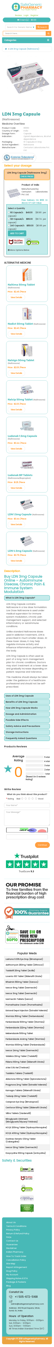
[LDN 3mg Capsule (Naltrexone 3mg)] (14, 193)
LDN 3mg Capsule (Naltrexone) (24, 48)
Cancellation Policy (16, 1259)
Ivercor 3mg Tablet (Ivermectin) (21, 993)
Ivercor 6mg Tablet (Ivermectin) (21, 987)
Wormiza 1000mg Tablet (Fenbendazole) (25, 1044)
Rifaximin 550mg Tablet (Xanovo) (22, 982)
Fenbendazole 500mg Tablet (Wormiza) (25, 1022)
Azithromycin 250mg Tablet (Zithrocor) (25, 964)
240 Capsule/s (17, 225)
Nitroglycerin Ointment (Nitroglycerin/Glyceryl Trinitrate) (22, 1120)
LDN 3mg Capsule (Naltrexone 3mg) (27, 172)
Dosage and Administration (21, 714)
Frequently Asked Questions (21, 738)
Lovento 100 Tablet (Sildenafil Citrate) (24, 976)
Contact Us (12, 1240)
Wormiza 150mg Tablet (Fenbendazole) (25, 1016)
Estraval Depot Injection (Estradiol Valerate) (27, 1010)
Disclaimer (11, 1248)
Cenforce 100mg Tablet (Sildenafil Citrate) (26, 1107)
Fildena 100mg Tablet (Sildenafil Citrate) (25, 1061)
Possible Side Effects (17, 720)
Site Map (10, 1263)
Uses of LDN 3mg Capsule (20, 696)
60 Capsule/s (16, 212)
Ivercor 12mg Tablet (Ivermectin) (22, 1147)
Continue (42, 845)
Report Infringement (16, 1267)
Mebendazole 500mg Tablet (19, 1033)
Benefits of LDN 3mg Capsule (22, 702)
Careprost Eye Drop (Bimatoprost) (22, 1101)
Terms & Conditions (16, 1226)
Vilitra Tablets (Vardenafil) (18, 1113)
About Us (11, 1222)
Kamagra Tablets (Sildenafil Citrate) (23, 1090)
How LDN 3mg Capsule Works (22, 708)
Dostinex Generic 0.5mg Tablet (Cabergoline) (21, 1140)
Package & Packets (16, 1281)
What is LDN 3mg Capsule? (20, 598)
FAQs (8, 1237)
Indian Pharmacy (14, 1251)
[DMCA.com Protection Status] (27, 1169)
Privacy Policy (13, 1229)
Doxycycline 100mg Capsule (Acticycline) (26, 1153)
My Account (12, 1274)
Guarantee (12, 1244)
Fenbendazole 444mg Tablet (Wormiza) (25, 1039)
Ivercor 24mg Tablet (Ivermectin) (22, 1050)
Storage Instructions (17, 732)
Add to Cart (17, 233)
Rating (11, 798)
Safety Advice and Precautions (23, 726)
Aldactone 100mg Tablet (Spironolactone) (26, 1079)
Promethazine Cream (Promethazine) (24, 1004)
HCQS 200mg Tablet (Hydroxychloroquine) (26, 1127)
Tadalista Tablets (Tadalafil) (19, 1073)
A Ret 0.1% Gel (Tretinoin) (18, 1067)
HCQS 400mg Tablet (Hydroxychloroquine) (26, 1133)
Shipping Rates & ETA (17, 1278)
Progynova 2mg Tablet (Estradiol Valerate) (26, 1084)
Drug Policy (11, 1270)
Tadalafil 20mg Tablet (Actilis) (20, 970)
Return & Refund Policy (17, 1233)
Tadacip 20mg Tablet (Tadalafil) (21, 1096)
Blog (8, 1285)
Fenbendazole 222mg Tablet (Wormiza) (25, 1027)
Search (43, 27)
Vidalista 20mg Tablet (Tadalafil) (22, 1056)
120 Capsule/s (17, 219)
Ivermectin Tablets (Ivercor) (19, 999)
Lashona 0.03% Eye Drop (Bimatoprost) (24, 959)
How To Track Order (16, 1256)
